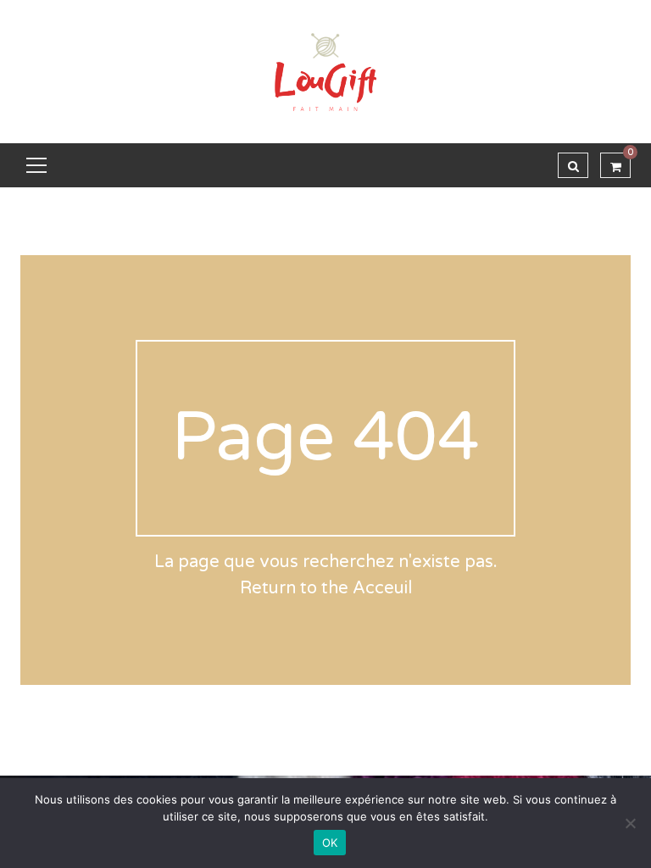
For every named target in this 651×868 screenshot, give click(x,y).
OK (330, 842)
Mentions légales (171, 749)
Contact (310, 749)
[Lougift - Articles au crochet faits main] (325, 71)
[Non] (629, 823)
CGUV (88, 749)
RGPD (253, 749)
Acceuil (382, 588)
